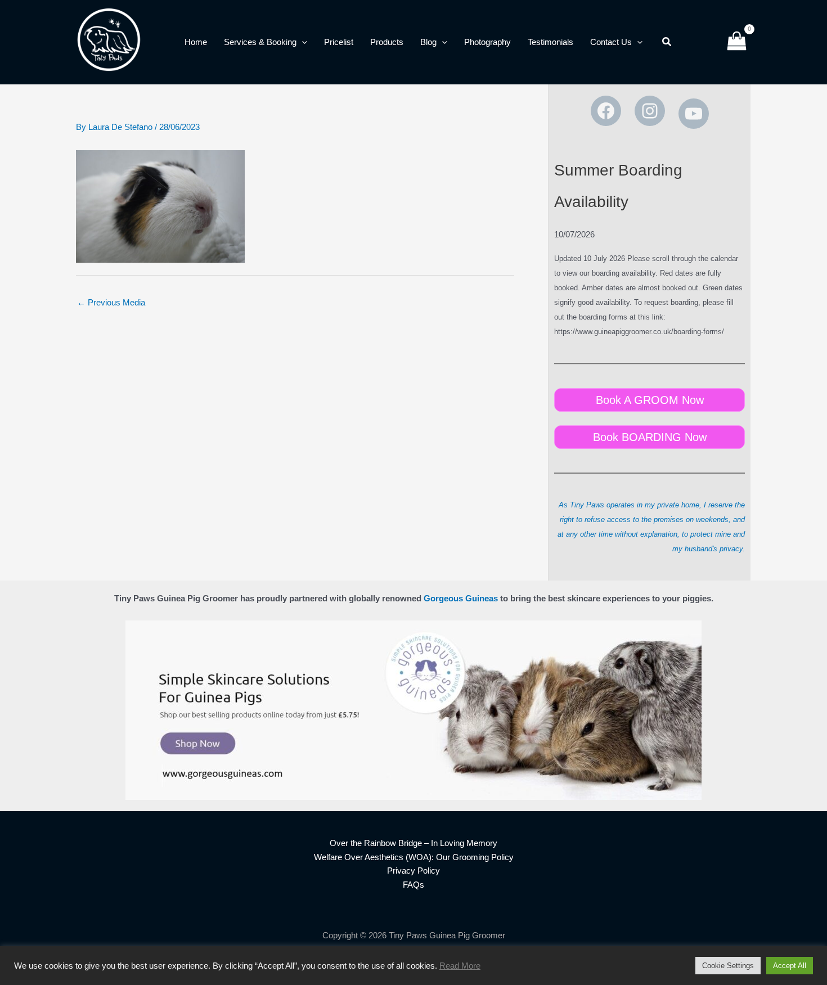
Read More (459, 965)
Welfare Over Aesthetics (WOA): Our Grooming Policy (414, 857)
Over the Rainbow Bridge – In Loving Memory (413, 843)
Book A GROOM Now (650, 400)
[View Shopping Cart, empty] (736, 42)
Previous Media (111, 302)
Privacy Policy (413, 870)
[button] (301, 42)
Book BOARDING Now (650, 437)
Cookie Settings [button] (728, 965)
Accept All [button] (789, 965)
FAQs (413, 884)
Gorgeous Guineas (461, 598)
